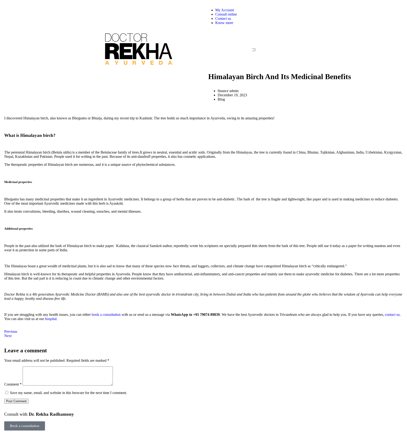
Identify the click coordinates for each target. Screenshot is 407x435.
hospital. (51, 319)
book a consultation (106, 315)
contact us (392, 315)
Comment (13, 384)
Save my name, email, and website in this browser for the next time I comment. (68, 393)
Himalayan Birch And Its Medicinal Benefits (279, 76)
